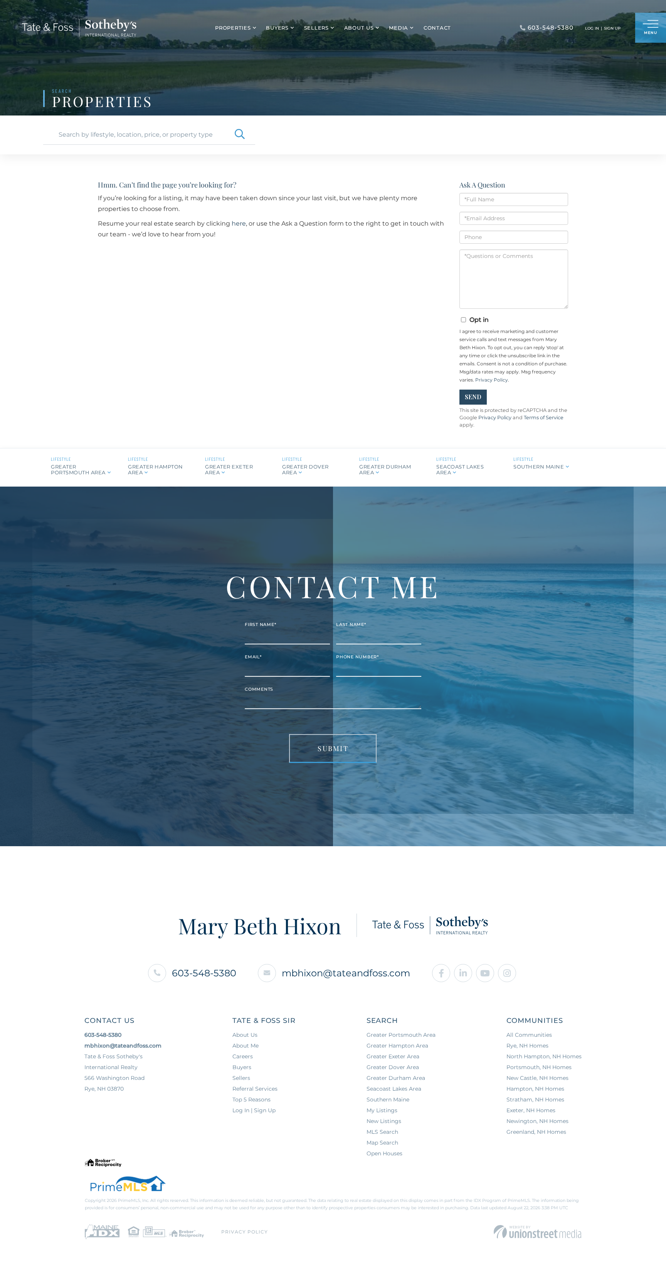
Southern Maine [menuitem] (388, 1099)
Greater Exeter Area (229, 469)
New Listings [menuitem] (384, 1121)
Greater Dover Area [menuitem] (393, 1067)
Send (473, 397)
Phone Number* (357, 656)
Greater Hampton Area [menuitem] (397, 1045)
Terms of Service (543, 417)
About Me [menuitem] (245, 1045)
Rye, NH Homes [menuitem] (527, 1045)
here (239, 223)
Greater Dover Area (305, 469)
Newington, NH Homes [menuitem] (537, 1121)
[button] (239, 134)
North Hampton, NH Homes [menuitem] (544, 1056)
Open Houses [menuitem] (384, 1153)
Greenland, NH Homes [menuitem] (536, 1131)
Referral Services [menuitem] (255, 1088)
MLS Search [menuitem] (382, 1131)
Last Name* (351, 624)
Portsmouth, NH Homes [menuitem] (539, 1067)
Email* (253, 656)
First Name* (260, 624)
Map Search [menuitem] (382, 1142)
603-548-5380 (204, 973)
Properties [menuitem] (233, 28)
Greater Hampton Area (155, 469)
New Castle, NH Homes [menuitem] (537, 1078)
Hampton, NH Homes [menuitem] (535, 1088)
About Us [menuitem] (359, 28)
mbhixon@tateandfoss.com (346, 973)
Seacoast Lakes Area (460, 469)
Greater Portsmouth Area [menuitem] (401, 1034)
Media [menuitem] (398, 28)
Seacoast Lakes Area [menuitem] (394, 1088)
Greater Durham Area (385, 469)
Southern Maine (538, 467)
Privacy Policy (491, 380)
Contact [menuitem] (437, 28)
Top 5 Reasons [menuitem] (251, 1099)
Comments (259, 689)
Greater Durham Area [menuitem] (396, 1078)
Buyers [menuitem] (277, 28)
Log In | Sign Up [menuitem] (254, 1110)
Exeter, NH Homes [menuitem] (530, 1110)
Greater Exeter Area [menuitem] (393, 1056)
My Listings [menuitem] (382, 1110)
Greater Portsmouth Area (78, 469)
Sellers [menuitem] (316, 28)
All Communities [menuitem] (529, 1034)
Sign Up (612, 28)
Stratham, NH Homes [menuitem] (535, 1099)
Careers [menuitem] (242, 1056)
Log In (592, 28)
